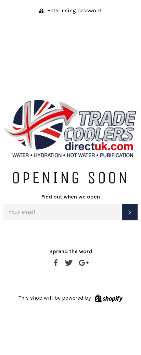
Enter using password (74, 10)
